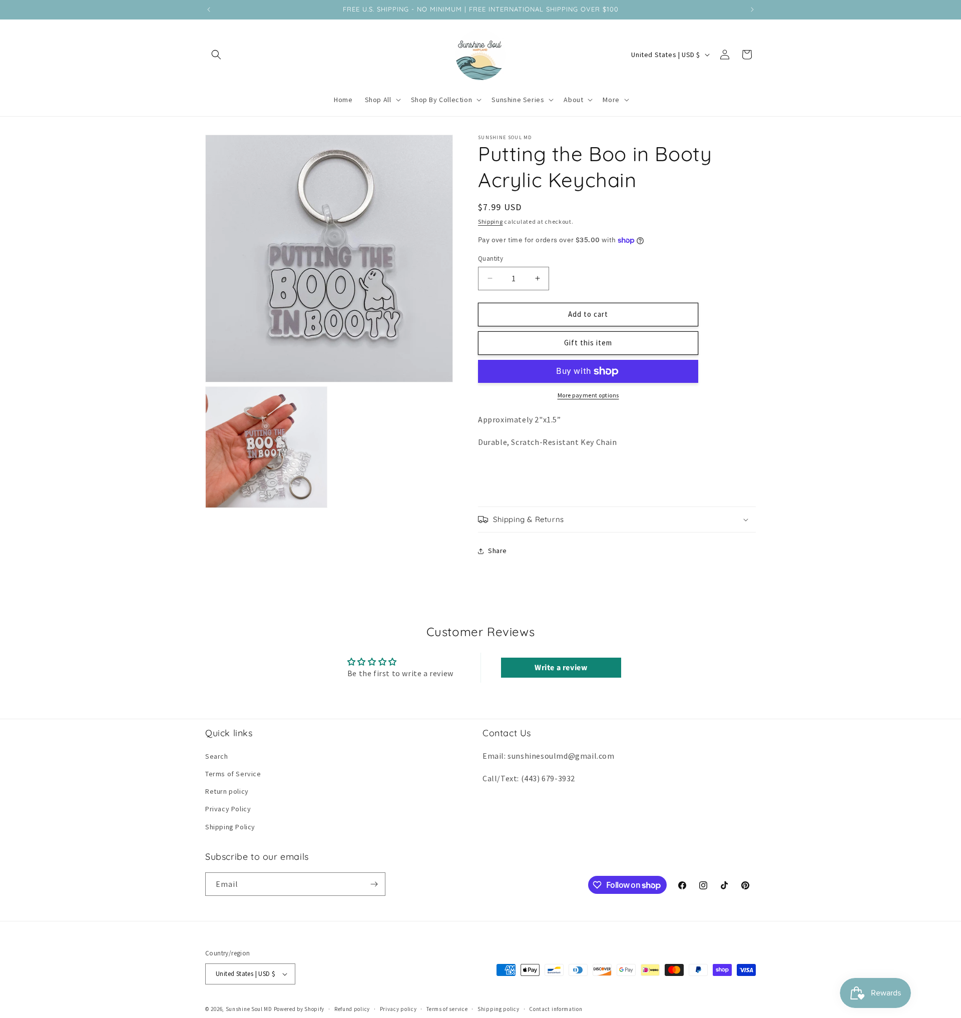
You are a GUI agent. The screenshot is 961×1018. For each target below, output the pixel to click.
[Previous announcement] (209, 9)
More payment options (588, 395)
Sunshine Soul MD (249, 1008)
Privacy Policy (228, 808)
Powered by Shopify (299, 1008)
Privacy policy (398, 1008)
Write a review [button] (561, 667)
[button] (216, 55)
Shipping (490, 221)
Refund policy (352, 1008)
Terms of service (446, 1008)
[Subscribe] (374, 884)
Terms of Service (233, 773)
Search (216, 756)
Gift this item (588, 342)
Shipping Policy (230, 826)
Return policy (227, 791)
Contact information (555, 1008)
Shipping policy (498, 1008)
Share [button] (497, 550)
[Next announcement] (752, 9)
